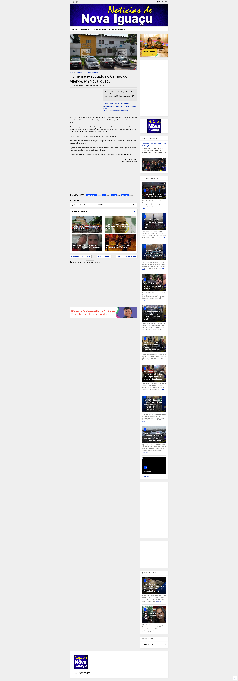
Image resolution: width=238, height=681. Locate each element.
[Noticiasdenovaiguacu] (79, 1)
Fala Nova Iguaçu (100, 29)
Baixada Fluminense (93, 72)
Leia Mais (157, 360)
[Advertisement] (85, 102)
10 (146, 468)
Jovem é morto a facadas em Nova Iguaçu (116, 104)
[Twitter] (73, 1)
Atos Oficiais (85, 29)
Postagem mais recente (80, 256)
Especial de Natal (151, 471)
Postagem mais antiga (127, 256)
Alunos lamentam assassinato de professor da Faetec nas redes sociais (86, 246)
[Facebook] (70, 1)
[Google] (77, 1)
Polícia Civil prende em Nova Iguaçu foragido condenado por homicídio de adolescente (153, 405)
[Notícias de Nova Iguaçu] (119, 24)
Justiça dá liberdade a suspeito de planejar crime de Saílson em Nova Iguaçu (118, 227)
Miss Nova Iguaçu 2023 (117, 29)
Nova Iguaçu (79, 72)
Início (75, 29)
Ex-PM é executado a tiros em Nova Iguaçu (116, 110)
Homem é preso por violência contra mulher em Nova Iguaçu (153, 286)
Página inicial (104, 256)
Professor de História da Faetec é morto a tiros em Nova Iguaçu (118, 246)
